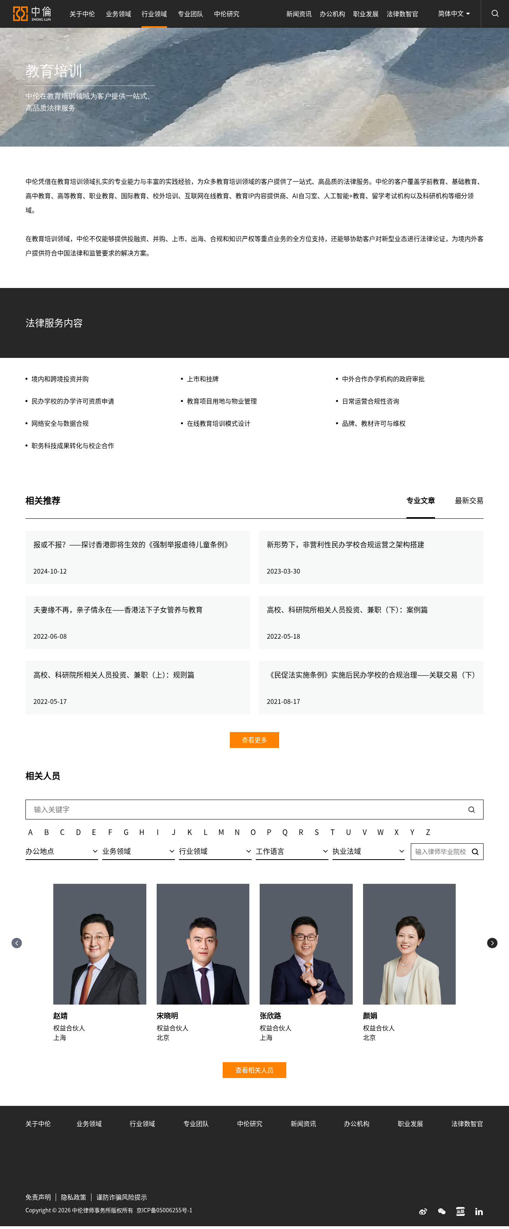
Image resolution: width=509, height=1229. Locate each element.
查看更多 (254, 740)
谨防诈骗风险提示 (121, 1197)
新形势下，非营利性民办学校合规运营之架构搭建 (345, 544)
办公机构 (332, 14)
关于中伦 (82, 14)
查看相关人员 (254, 1070)
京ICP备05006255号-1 (164, 1210)
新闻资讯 (299, 14)
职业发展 (366, 14)
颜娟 (370, 1015)
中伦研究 (226, 14)
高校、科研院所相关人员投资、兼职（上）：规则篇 (113, 674)
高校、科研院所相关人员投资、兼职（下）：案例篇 (347, 609)
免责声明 (38, 1197)
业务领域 (118, 14)
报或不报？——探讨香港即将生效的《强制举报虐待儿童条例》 (132, 544)
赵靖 (60, 1015)
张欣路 (270, 1015)
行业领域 (154, 14)
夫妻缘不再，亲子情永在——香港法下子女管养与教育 (118, 609)
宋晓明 (167, 1015)
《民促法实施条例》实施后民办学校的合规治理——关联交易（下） (373, 674)
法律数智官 (402, 14)
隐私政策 (73, 1197)
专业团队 (190, 14)
